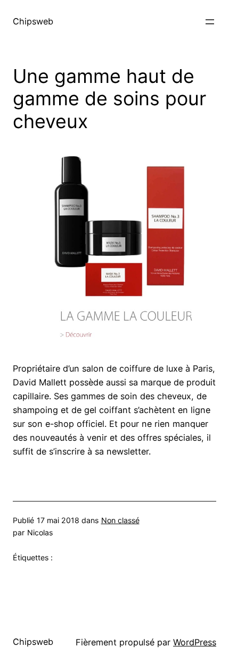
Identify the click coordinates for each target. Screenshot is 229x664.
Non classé (120, 520)
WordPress (194, 642)
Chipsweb (33, 21)
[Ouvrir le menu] (209, 21)
